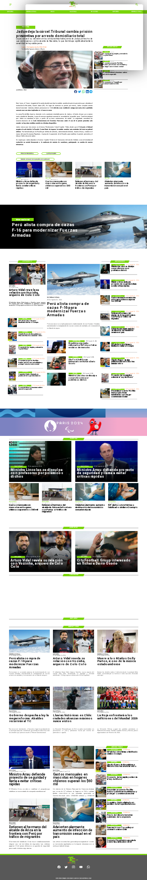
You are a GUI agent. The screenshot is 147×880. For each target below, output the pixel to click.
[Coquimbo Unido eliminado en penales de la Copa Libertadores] (12, 376)
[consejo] (101, 842)
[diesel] (98, 74)
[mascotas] (105, 300)
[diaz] (105, 362)
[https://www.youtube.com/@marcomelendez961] (81, 868)
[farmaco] (105, 346)
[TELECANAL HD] (73, 863)
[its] (105, 331)
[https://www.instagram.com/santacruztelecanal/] (73, 868)
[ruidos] (105, 393)
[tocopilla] (98, 84)
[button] (27, 153)
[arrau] (105, 284)
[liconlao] (105, 268)
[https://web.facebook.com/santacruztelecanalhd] (59, 868)
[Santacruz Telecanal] (10, 5)
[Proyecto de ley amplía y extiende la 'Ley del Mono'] (105, 377)
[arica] (105, 315)
